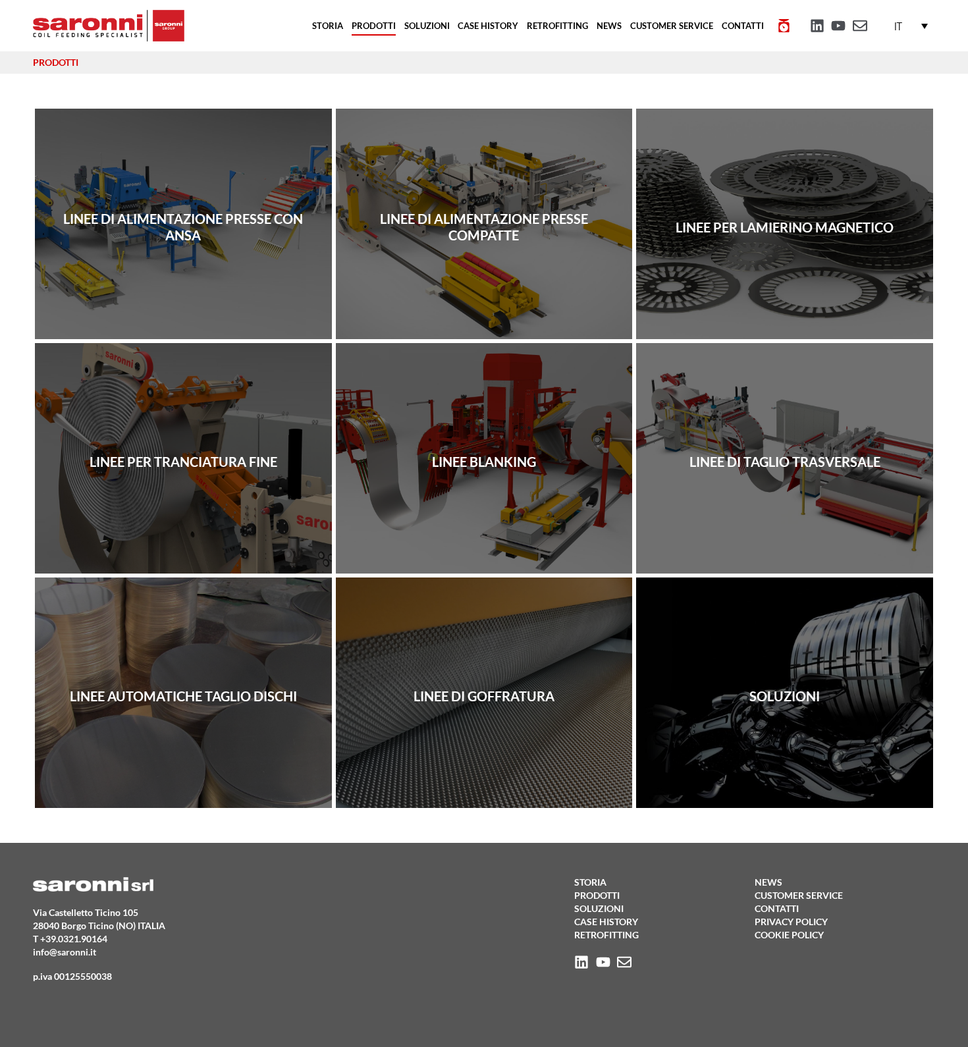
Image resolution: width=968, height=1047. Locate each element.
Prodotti (374, 25)
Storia (327, 25)
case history (488, 25)
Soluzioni (427, 25)
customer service (671, 25)
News (609, 25)
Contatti (743, 25)
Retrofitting (557, 25)
